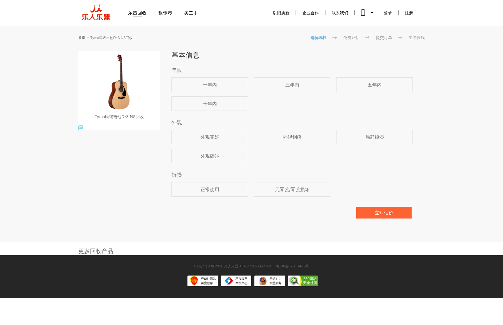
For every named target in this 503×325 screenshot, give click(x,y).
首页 (81, 37)
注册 (409, 12)
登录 (388, 12)
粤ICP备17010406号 (292, 266)
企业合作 (310, 12)
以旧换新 (281, 12)
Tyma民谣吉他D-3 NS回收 (111, 37)
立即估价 (384, 213)
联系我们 (340, 12)
